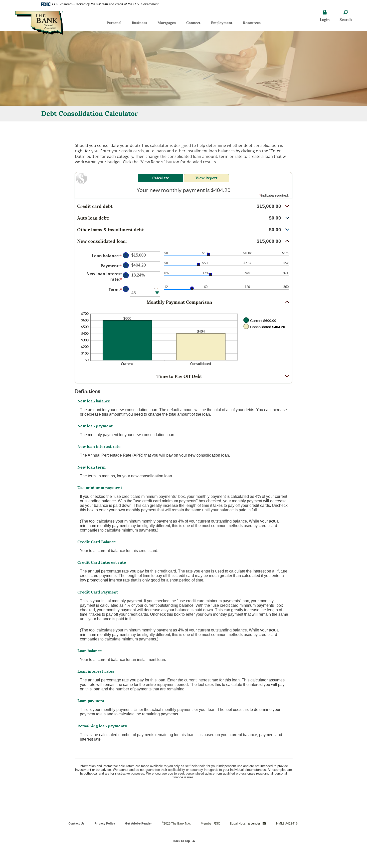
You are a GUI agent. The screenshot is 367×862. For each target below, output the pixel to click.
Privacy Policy (104, 823)
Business (139, 22)
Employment (224, 23)
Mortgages (167, 22)
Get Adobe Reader (138, 823)
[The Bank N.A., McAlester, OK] (39, 21)
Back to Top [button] (183, 841)
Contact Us (76, 823)
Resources (252, 22)
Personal (114, 22)
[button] (183, 206)
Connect (193, 22)
